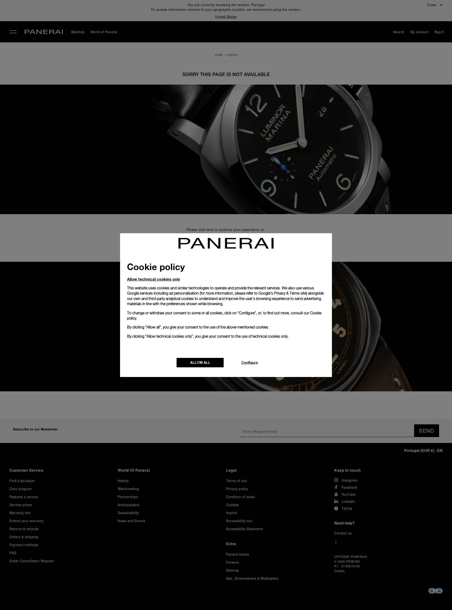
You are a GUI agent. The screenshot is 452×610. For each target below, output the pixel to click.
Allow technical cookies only (153, 279)
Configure (249, 362)
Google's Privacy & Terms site (282, 293)
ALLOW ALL (200, 362)
